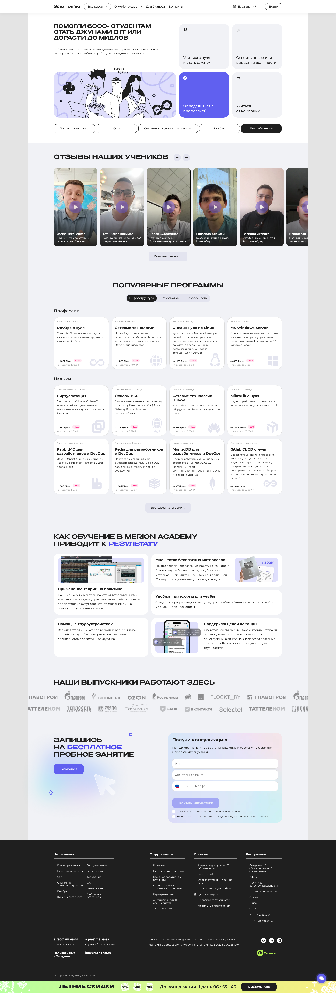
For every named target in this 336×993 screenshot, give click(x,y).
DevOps (219, 128)
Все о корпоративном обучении (167, 878)
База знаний (206, 874)
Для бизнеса (155, 6)
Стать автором (162, 908)
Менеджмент (95, 888)
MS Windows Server (249, 328)
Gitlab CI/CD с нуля (248, 449)
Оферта (254, 877)
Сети (116, 128)
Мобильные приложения (214, 905)
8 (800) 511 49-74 (66, 939)
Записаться (69, 769)
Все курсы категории (166, 507)
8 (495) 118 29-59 (97, 939)
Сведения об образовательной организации (260, 868)
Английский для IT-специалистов (165, 902)
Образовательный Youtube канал (215, 881)
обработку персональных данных (218, 811)
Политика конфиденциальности (263, 884)
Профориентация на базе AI (216, 888)
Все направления (68, 865)
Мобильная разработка (94, 896)
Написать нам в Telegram (64, 954)
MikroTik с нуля (244, 396)
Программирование (74, 128)
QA (89, 882)
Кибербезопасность (70, 897)
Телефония (94, 876)
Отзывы (254, 908)
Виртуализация (71, 396)
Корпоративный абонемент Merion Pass (168, 887)
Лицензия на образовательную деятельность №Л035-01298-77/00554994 (193, 944)
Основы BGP (127, 396)
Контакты (176, 6)
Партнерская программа (169, 871)
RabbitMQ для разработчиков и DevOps (81, 451)
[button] (177, 157)
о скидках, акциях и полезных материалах (241, 816)
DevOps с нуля (71, 328)
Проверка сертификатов (214, 900)
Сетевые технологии (135, 328)
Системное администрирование (168, 128)
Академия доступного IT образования (213, 867)
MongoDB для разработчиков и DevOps (197, 451)
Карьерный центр (165, 894)
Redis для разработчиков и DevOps (139, 451)
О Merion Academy (128, 6)
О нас (253, 903)
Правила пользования (263, 891)
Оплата (254, 897)
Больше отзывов (166, 256)
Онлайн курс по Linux (193, 328)
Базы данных (95, 871)
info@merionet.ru (98, 952)
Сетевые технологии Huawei (192, 398)
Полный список (261, 128)
